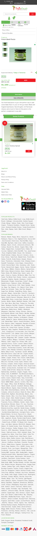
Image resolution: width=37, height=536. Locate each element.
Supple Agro (11, 492)
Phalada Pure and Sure (25, 504)
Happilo (31, 452)
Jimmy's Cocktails (13, 498)
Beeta (9, 345)
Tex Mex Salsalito (18, 462)
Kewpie (24, 259)
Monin (28, 466)
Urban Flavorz (23, 436)
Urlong (18, 311)
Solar (23, 261)
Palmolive (32, 337)
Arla (31, 394)
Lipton (29, 273)
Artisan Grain (30, 307)
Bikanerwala (5, 281)
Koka (25, 365)
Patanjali (13, 349)
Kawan (4, 466)
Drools (14, 245)
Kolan (25, 460)
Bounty (14, 418)
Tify (16, 478)
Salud (23, 285)
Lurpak (18, 500)
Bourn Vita (28, 476)
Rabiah (9, 237)
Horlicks (24, 277)
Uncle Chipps (19, 263)
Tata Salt (21, 490)
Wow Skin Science (7, 353)
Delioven (33, 267)
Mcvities (4, 440)
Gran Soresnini (6, 241)
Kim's (31, 426)
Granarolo (4, 448)
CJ (33, 456)
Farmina (16, 468)
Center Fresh (13, 327)
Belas (12, 434)
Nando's (11, 494)
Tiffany (11, 384)
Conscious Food (7, 420)
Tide (28, 510)
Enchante (11, 289)
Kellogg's (18, 513)
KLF (2, 384)
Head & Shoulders (24, 321)
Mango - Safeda (11, 223)
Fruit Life (9, 259)
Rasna (25, 396)
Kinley (20, 283)
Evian (21, 426)
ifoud (22, 333)
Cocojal (8, 335)
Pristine (14, 357)
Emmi (33, 297)
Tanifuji (15, 428)
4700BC (14, 422)
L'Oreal (16, 361)
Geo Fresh (24, 472)
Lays (30, 341)
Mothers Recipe (23, 319)
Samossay (32, 498)
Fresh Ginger (29, 223)
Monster (13, 404)
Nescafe (26, 299)
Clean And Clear (6, 506)
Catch (24, 359)
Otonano (23, 311)
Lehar (18, 466)
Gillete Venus (11, 444)
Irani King (12, 510)
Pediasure (4, 239)
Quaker (8, 488)
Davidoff (4, 263)
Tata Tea (29, 359)
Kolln (2, 486)
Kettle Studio (30, 357)
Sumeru (14, 275)
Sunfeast (18, 472)
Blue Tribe (30, 382)
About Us (4, 171)
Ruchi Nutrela (5, 313)
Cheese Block (28, 263)
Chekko (29, 509)
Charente (24, 442)
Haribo (3, 319)
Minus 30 (4, 361)
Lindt (17, 313)
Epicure (4, 442)
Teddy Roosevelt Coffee (8, 454)
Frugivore (7, 144)
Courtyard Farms (20, 249)
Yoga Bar (20, 376)
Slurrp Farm (28, 335)
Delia (11, 474)
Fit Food (29, 295)
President (26, 426)
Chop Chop (18, 434)
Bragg (31, 281)
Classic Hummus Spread (12, 146)
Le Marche (12, 406)
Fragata (25, 372)
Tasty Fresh (14, 257)
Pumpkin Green (25, 225)
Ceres (3, 398)
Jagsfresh (24, 345)
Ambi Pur (5, 502)
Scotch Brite (29, 378)
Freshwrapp (28, 305)
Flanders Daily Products (24, 418)
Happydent (18, 323)
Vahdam (32, 313)
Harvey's (22, 492)
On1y (32, 490)
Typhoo (15, 321)
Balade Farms (22, 257)
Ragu (5, 287)
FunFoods (19, 486)
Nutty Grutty (5, 462)
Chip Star (22, 476)
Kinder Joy (4, 289)
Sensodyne (25, 444)
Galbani (17, 333)
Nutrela (31, 319)
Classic (3, 432)
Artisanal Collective (17, 400)
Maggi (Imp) (10, 337)
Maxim (4, 368)
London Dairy (18, 299)
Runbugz (30, 440)
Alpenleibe (17, 325)
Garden (22, 402)
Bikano (27, 394)
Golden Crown (22, 474)
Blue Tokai (16, 303)
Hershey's (31, 293)
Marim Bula (4, 309)
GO (33, 14)
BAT (16, 337)
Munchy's (29, 450)
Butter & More (19, 494)
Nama (3, 396)
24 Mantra (16, 402)
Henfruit (22, 390)
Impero (9, 245)
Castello (26, 337)
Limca (32, 412)
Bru (3, 269)
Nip (25, 494)
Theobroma (9, 261)
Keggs (15, 474)
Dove (3, 257)
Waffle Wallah (10, 382)
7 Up (25, 251)
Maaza (14, 301)
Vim (23, 253)
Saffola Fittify (32, 410)
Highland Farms (22, 239)
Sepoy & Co (25, 237)
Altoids (15, 420)
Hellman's (4, 490)
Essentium (30, 243)
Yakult (3, 386)
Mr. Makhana (22, 384)
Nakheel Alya (5, 372)
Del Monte (13, 372)
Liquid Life (17, 408)
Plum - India (4, 229)
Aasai (3, 261)
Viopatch (21, 305)
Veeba (3, 259)
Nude (30, 432)
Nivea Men (4, 496)
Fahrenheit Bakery (14, 390)
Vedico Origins (18, 363)
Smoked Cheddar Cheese (14, 227)
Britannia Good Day (7, 408)
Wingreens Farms (21, 464)
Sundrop (12, 452)
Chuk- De (4, 470)
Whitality (30, 351)
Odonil (3, 265)
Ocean (15, 343)
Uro (18, 287)
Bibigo (9, 478)
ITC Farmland (31, 368)
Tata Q (3, 446)
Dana (19, 450)
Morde (17, 247)
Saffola (24, 243)
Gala (23, 438)
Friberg (24, 509)
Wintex (9, 301)
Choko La (9, 275)
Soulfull (28, 398)
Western (13, 380)
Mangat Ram (24, 448)
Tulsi (30, 488)
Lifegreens (22, 307)
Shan (33, 424)
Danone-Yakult (10, 265)
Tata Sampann (15, 345)
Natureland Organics (23, 454)
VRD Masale (26, 283)
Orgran (28, 492)
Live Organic (16, 448)
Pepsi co (11, 239)
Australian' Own (22, 368)
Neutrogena (31, 474)
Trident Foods (6, 422)
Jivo (2, 474)
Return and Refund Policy (8, 177)
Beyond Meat (22, 420)
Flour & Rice (5, 30)
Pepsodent (11, 458)
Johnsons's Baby (13, 490)
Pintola (33, 321)
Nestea (17, 510)
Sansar (27, 267)
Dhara (12, 299)
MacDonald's (19, 456)
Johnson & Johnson (14, 392)
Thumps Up (23, 303)
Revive (7, 257)
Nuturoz (7, 323)
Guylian (14, 506)
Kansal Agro (19, 281)
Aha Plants (17, 442)
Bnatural (8, 515)
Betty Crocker (10, 351)
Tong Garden (20, 406)
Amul (3, 390)
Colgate (8, 357)
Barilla (13, 438)
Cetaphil (20, 337)
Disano (15, 365)
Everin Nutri (11, 500)
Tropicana (4, 402)
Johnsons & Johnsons (24, 245)
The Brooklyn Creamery (15, 347)
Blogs (3, 174)
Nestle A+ (9, 319)
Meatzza (30, 482)
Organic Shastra (28, 353)
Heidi (15, 384)
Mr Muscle (21, 275)
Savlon (24, 273)
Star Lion (29, 496)
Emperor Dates (16, 378)
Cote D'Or (24, 293)
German (20, 327)
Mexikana (9, 305)
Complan (10, 363)
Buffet (8, 509)
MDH (17, 452)
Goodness (9, 428)
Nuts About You (16, 295)
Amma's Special (11, 297)
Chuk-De (4, 410)
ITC (22, 404)
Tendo (33, 265)
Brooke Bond (5, 404)
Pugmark (18, 444)
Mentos (23, 269)
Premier (19, 277)
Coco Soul (19, 396)
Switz (33, 398)
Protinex (18, 509)
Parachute (30, 404)
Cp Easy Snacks (12, 368)
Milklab (12, 269)
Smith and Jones (12, 432)
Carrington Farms (25, 412)
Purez (4, 253)
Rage (8, 446)
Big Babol (9, 482)
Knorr (26, 428)
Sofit (30, 301)
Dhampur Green (30, 261)
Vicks (26, 410)
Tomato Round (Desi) (29, 227)
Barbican (8, 480)
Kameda (28, 271)
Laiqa (21, 410)
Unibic (9, 341)
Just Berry (4, 458)
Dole (7, 374)
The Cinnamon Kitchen (14, 440)
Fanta (3, 428)
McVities (11, 291)
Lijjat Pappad (28, 478)
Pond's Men (31, 257)
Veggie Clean (31, 464)
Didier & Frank (11, 369)
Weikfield (19, 301)
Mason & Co (28, 297)
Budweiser (14, 315)
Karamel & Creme (22, 480)
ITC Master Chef (22, 422)
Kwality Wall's (24, 452)
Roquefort (4, 279)
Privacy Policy (5, 179)
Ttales (17, 289)
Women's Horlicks (15, 271)
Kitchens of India (26, 470)
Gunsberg (23, 265)
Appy (10, 329)
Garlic (16, 229)
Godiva (4, 369)
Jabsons (17, 382)
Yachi (18, 380)
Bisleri (9, 438)
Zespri (8, 398)
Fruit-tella (11, 361)
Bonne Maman (31, 420)
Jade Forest (13, 450)
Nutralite (28, 285)
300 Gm (4, 76)
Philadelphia (15, 484)
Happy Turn (15, 341)
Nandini (16, 279)
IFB (11, 273)
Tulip (19, 488)
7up (9, 287)
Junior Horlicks (6, 380)
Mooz (10, 303)
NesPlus (8, 400)
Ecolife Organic (10, 456)
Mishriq (16, 476)
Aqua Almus (27, 349)
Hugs (9, 295)
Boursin (12, 509)
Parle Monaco (29, 438)
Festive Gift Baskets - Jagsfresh (18, 355)
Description (18, 94)
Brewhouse (23, 482)
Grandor (8, 396)
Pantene (26, 361)
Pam (18, 357)
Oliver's (3, 349)
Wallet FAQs (4, 192)
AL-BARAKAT (14, 374)
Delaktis (32, 408)
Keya (31, 241)
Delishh (8, 386)
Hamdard (24, 432)
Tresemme (21, 339)
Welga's (15, 339)
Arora (31, 255)
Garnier (22, 267)
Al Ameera (20, 349)
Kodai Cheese (16, 259)
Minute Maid (9, 321)
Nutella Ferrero (6, 283)
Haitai (33, 418)
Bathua (11, 219)
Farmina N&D (5, 452)
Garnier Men (17, 293)
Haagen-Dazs (10, 249)
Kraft (31, 444)
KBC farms (30, 347)
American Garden (29, 363)
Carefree (4, 460)
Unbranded (17, 261)
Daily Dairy (12, 311)
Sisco (23, 380)
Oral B (3, 484)
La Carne (21, 335)
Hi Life (17, 410)
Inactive (3, 301)
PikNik (32, 386)
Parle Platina (19, 416)
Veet (6, 303)
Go (32, 376)
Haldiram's (10, 251)
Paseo (7, 269)
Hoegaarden (29, 380)
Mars (13, 396)
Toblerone (31, 502)
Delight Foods (5, 315)
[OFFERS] (13, 22)
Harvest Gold (10, 267)
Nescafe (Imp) (20, 394)
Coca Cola (14, 335)
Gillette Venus (13, 309)
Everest (20, 478)
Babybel (28, 424)
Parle (3, 323)
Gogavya (28, 490)
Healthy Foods (13, 436)
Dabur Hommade (22, 388)
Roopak (30, 355)
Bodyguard (11, 470)
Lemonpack (31, 277)
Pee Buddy (25, 488)
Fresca (10, 402)
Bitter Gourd (22, 229)
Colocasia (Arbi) (18, 221)
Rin (8, 327)
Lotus (3, 400)
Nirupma (4, 295)
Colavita (10, 476)
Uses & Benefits (18, 98)
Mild (6, 390)
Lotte (28, 265)
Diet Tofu (22, 289)
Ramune (3, 237)
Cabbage (9, 221)
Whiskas (12, 472)
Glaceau (29, 311)
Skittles (20, 309)
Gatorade (31, 484)
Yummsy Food (25, 513)
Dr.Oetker (27, 327)
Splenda (15, 424)
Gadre (28, 402)
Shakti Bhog (19, 291)
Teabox (17, 470)
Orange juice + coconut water (15, 331)
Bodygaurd (30, 396)
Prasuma (30, 442)
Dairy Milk (4, 243)
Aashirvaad (11, 410)
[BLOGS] (26, 22)
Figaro (23, 496)
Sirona (9, 359)
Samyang (30, 494)
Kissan (19, 253)
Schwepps (29, 339)
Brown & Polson (26, 506)
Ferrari (3, 267)
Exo (21, 353)
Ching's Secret (12, 285)
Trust (3, 376)
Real (31, 402)
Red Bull (15, 305)
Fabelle (3, 478)
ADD (25, 80)
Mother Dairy (17, 273)
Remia (25, 291)
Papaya (11, 229)
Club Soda (4, 219)
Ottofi (19, 432)
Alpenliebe (29, 325)
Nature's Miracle (6, 388)
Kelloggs (29, 384)
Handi (3, 382)
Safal (31, 247)
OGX (19, 285)
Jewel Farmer (32, 251)
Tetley (3, 488)
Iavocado (4, 293)
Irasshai (3, 337)
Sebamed (32, 472)
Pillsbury (4, 341)
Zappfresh (16, 482)
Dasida (10, 365)
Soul (26, 331)
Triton (30, 372)
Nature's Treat (24, 287)
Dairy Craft (16, 353)
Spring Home (30, 269)
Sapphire (15, 329)
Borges (10, 317)
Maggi (3, 509)
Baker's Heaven (28, 343)
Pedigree (21, 428)
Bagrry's (14, 287)
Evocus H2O (31, 239)
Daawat (30, 317)
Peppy (14, 237)
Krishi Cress (15, 241)
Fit (8, 426)
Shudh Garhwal (6, 255)
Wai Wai (27, 313)
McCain (12, 513)
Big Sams (11, 243)
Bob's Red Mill (18, 251)
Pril (34, 440)
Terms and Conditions (7, 182)
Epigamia (31, 480)
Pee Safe (27, 369)
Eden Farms (28, 406)
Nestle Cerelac (13, 426)
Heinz (3, 480)
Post (30, 275)
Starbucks (4, 329)
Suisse (13, 486)
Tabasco (11, 502)
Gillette (3, 357)
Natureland (15, 430)
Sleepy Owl (20, 369)
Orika (17, 265)
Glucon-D (20, 255)
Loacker (20, 343)
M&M (11, 462)
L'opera (8, 378)
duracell (13, 386)
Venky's (7, 486)
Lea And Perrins (25, 500)
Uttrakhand (26, 309)
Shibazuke (20, 297)
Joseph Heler (30, 315)
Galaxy (3, 374)
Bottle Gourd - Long (20, 219)
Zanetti (23, 450)
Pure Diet (31, 331)
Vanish (31, 237)
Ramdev (25, 301)
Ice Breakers (24, 317)
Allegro (10, 293)
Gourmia (30, 388)
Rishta (8, 273)
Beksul (3, 482)
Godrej (28, 446)
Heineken (29, 253)
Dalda (24, 315)
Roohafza (14, 488)
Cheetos (17, 269)
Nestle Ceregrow (20, 398)
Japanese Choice (6, 343)
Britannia (26, 386)
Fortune (23, 357)
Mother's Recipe (10, 464)
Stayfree (11, 279)
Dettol (25, 434)
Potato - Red (21, 223)
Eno (12, 325)
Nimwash (4, 365)
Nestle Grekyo (25, 408)
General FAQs (5, 189)
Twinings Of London (25, 430)
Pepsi (3, 335)
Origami (19, 372)
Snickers (26, 255)
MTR (9, 430)
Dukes (4, 339)
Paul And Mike (24, 241)
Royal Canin (23, 484)
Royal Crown (32, 365)
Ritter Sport (4, 406)
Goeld (25, 347)
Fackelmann (11, 263)
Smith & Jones (27, 486)
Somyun (8, 484)
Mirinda (12, 313)
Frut (16, 239)
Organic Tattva (24, 247)
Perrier (16, 502)
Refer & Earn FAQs (6, 194)
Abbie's (3, 426)
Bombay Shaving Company (9, 504)
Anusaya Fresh (23, 498)
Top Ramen (18, 351)
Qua (25, 404)
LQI (13, 333)
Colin (3, 321)
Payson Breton (5, 325)
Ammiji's (3, 345)
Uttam (13, 398)
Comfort (29, 279)
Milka (26, 275)
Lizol (6, 494)
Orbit (8, 349)
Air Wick (27, 462)
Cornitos (23, 382)
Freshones (4, 510)
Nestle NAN (5, 299)
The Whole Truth (11, 277)
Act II (32, 446)
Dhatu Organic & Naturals (15, 460)
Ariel (17, 492)
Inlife (26, 341)
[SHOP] (5, 22)
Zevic (4, 331)
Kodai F (26, 281)
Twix (25, 502)
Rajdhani (12, 394)
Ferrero (3, 444)
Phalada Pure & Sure (25, 329)
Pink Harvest (28, 456)
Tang (23, 378)
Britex (19, 506)
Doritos (21, 468)
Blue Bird (21, 365)
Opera (7, 513)
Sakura (15, 319)
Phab (19, 315)
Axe (7, 416)
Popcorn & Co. (22, 414)
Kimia (7, 271)
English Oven (29, 468)
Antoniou (23, 510)
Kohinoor (4, 498)
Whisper (32, 333)
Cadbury (9, 339)
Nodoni (3, 327)
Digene (14, 388)
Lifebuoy (24, 440)
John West (8, 424)
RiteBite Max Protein (15, 496)
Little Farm (4, 355)
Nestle (7, 474)
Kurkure (18, 438)
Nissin (18, 404)
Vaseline (16, 317)
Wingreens (4, 311)
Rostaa (22, 341)
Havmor (14, 480)
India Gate (27, 376)
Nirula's (21, 313)
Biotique (4, 245)
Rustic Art (24, 392)
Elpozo (33, 500)
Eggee (17, 267)
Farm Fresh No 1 (17, 359)
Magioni (23, 466)
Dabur (13, 323)
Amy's (33, 329)
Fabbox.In (14, 283)
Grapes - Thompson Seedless (10, 225)
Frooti (7, 376)
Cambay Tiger (11, 466)
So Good (14, 414)
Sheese (29, 259)
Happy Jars (13, 376)
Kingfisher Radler (11, 253)
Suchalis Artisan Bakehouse (10, 412)
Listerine (4, 492)
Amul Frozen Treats (12, 307)
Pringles (12, 281)
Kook (10, 448)
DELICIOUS (22, 424)
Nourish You (10, 247)
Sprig (31, 287)
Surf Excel (4, 476)
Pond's (31, 299)
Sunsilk (25, 351)
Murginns (29, 289)
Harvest (23, 295)
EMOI (3, 271)
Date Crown (18, 243)
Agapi (6, 384)
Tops (13, 478)
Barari (23, 271)
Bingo (23, 325)
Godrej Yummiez (21, 458)
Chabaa (13, 255)
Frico (18, 446)
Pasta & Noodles (7, 33)
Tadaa (3, 249)
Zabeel (30, 460)
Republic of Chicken (29, 323)
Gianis (30, 291)
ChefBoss (10, 442)
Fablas (28, 249)
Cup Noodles (28, 400)
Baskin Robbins (6, 414)
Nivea (29, 392)
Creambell (20, 386)
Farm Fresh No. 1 (6, 333)
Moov (19, 237)
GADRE (22, 446)
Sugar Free (4, 291)
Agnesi (21, 502)
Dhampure (23, 279)
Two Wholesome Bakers (26, 374)
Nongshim (4, 317)
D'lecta (26, 333)
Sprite (21, 361)
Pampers (4, 285)
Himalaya (12, 416)
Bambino (13, 446)
